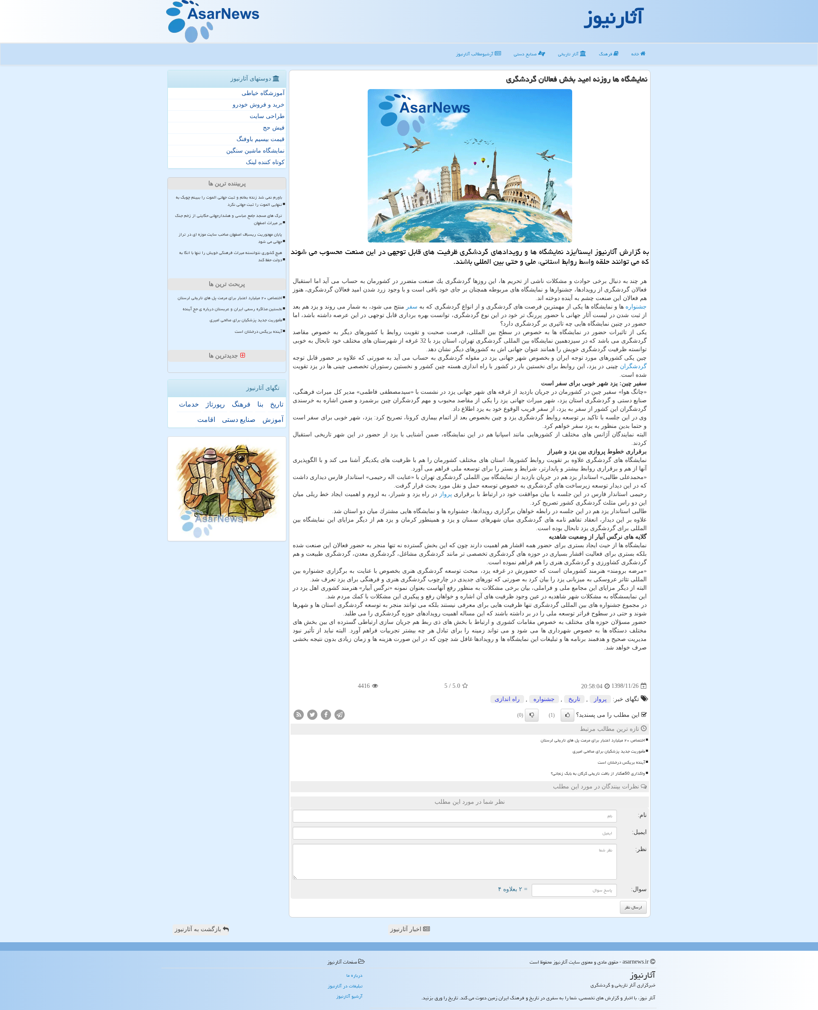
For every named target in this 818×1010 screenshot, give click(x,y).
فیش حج (274, 127)
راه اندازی (507, 699)
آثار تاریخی (569, 53)
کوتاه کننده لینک (265, 162)
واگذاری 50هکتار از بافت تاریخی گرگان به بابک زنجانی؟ (598, 773)
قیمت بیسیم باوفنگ (260, 139)
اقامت (206, 419)
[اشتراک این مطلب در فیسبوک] (326, 714)
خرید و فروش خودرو (259, 104)
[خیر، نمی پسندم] (532, 715)
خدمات (189, 404)
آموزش (272, 419)
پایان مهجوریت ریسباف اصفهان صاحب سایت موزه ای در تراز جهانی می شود (230, 238)
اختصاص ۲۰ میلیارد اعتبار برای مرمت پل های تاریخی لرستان (593, 740)
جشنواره (636, 306)
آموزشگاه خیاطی (263, 93)
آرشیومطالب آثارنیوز (475, 53)
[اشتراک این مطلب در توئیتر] (312, 714)
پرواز (445, 494)
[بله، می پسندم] (567, 715)
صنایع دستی (526, 53)
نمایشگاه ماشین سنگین (255, 150)
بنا (260, 404)
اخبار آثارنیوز (406, 929)
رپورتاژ (215, 404)
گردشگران (633, 366)
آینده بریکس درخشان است (621, 762)
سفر (412, 306)
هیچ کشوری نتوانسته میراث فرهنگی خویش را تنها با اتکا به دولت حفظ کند (230, 256)
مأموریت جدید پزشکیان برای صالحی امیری (609, 751)
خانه (635, 53)
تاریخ (574, 699)
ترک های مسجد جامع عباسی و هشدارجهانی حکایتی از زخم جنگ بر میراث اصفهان (228, 219)
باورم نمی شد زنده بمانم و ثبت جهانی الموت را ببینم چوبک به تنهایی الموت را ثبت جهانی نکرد (229, 201)
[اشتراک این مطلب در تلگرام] (340, 714)
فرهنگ (606, 53)
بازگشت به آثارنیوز (199, 929)
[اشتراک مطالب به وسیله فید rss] (299, 714)
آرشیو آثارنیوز (349, 996)
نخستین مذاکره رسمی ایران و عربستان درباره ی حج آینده (232, 309)
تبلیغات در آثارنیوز (345, 985)
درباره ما (354, 975)
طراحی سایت (267, 116)
